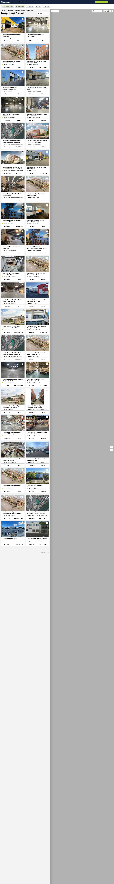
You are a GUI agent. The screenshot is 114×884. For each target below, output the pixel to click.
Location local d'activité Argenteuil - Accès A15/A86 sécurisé (36, 353)
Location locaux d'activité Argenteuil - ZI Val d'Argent (37, 168)
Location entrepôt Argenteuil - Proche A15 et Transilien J (37, 433)
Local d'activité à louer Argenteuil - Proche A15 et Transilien (36, 380)
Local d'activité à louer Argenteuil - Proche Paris (11, 247)
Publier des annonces (102, 2)
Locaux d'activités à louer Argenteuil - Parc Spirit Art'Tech (37, 327)
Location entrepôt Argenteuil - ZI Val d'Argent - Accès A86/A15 (11, 88)
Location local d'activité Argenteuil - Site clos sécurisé (36, 194)
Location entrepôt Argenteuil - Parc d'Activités (10, 539)
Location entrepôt (10, 10)
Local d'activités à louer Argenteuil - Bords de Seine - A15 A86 (36, 300)
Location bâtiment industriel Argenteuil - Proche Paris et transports (37, 141)
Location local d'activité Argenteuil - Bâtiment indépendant (36, 459)
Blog (36, 2)
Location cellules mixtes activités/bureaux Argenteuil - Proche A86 (36, 247)
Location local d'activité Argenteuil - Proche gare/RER (11, 221)
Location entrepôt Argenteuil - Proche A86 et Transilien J (37, 115)
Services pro (90, 2)
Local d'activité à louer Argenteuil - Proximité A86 (36, 35)
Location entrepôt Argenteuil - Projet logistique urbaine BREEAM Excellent (12, 168)
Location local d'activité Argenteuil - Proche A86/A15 (11, 35)
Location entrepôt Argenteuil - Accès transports (35, 486)
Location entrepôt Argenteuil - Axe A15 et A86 (37, 88)
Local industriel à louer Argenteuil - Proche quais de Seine (11, 459)
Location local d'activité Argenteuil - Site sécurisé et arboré (11, 62)
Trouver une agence (29, 2)
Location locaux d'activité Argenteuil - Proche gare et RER (37, 62)
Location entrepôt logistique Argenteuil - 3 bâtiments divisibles (12, 380)
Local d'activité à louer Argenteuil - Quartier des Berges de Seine (36, 406)
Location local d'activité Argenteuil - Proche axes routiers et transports (11, 141)
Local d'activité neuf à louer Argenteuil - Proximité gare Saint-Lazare (12, 406)
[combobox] (43, 13)
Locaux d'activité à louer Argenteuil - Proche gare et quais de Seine (11, 327)
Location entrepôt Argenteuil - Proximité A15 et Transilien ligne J (11, 512)
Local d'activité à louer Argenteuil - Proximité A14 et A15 (11, 115)
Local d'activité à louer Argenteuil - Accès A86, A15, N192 (36, 221)
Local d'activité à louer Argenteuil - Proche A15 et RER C (11, 274)
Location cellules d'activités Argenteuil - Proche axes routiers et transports (37, 539)
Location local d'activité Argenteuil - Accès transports (11, 194)
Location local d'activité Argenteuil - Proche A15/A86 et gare (11, 433)
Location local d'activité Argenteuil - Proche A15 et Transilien (11, 300)
